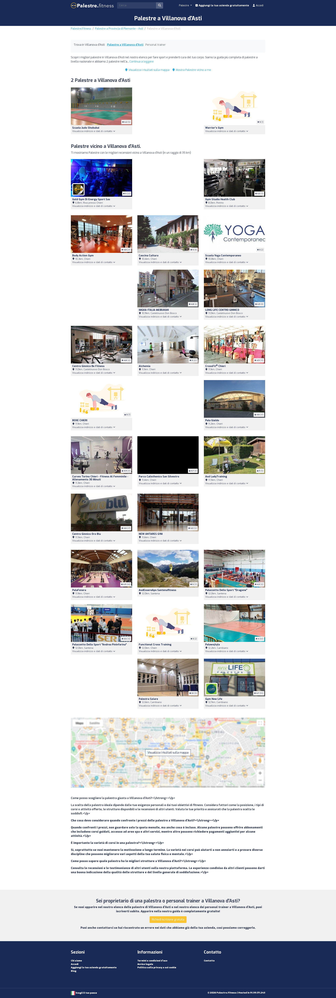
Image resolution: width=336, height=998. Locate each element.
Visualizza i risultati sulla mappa (148, 70)
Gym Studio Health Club (220, 199)
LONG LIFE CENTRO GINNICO (222, 310)
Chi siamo (76, 960)
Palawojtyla (212, 644)
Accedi (259, 5)
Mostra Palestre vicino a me (193, 70)
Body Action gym (83, 255)
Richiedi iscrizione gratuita (168, 919)
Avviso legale (145, 964)
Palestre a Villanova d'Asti (125, 45)
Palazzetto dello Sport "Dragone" (226, 590)
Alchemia (144, 366)
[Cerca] (159, 5)
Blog (73, 970)
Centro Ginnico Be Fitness (88, 366)
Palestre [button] (184, 5)
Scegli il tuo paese (86, 992)
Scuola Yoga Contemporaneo (223, 255)
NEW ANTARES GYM (151, 534)
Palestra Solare (148, 699)
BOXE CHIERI (79, 420)
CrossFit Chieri (215, 366)
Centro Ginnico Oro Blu (86, 534)
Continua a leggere (142, 61)
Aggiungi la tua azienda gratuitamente (223, 5)
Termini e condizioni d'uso (152, 960)
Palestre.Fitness (81, 28)
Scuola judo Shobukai (85, 127)
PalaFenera (79, 590)
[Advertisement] (168, 113)
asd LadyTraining (216, 476)
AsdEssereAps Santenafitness (157, 590)
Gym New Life (213, 699)
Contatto (209, 960)
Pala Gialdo (212, 420)
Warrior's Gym (214, 127)
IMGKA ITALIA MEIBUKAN (154, 310)
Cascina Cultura (148, 255)
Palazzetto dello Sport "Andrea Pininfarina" (99, 644)
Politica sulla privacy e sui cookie (156, 967)
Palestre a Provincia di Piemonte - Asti (119, 28)
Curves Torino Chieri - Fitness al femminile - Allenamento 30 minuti (100, 478)
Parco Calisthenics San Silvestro (159, 476)
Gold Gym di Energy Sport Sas (91, 199)
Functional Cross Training (155, 644)
